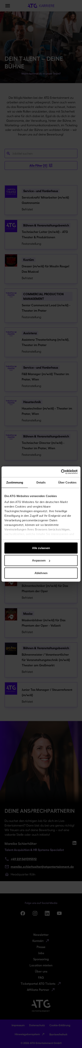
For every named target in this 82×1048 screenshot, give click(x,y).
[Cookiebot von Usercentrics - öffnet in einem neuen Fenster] (61, 471)
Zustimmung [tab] (14, 482)
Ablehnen (41, 572)
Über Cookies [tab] (67, 482)
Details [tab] (41, 482)
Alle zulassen (41, 547)
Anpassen (39, 560)
